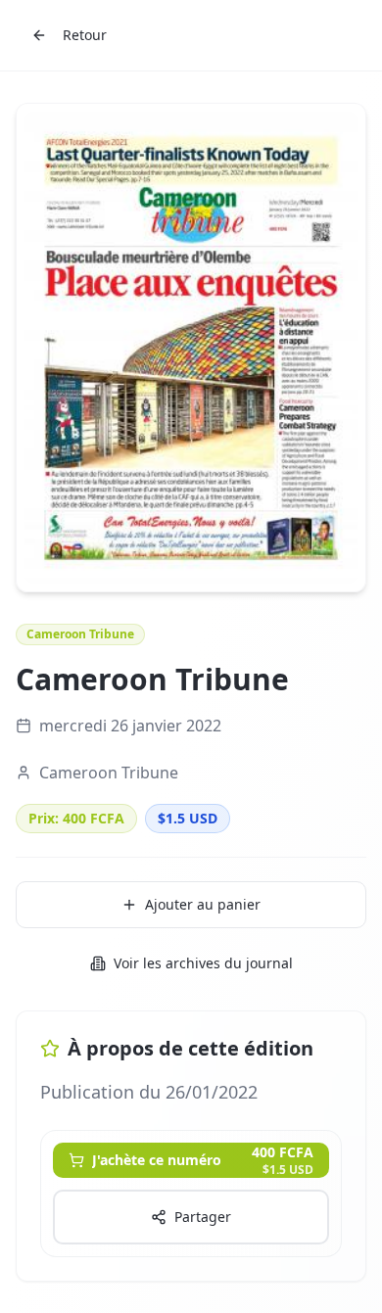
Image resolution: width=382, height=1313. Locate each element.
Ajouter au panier (203, 904)
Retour (85, 34)
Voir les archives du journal (203, 963)
